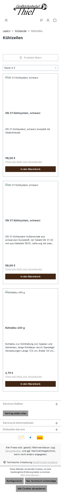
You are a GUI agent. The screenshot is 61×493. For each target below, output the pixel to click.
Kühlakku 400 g (15, 327)
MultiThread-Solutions (45, 462)
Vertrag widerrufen (15, 413)
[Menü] (6, 20)
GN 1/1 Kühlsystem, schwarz (22, 113)
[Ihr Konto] (48, 20)
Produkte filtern (32, 57)
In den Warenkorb (30, 169)
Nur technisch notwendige (41, 480)
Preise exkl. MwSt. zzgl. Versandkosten (23, 162)
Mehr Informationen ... (31, 475)
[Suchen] (41, 20)
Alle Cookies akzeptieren (31, 488)
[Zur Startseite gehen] (30, 9)
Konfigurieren (14, 480)
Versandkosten (13, 450)
